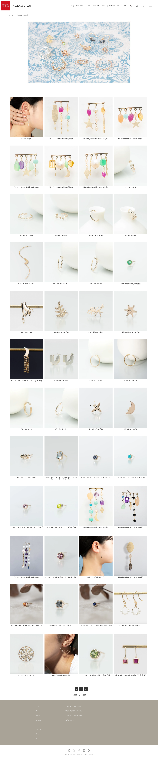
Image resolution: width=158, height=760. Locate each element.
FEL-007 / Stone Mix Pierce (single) (61, 187)
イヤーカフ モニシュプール (61, 283)
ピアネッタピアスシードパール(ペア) (130, 625)
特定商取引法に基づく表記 (73, 711)
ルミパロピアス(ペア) (26, 138)
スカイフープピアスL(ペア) (95, 577)
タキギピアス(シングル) (95, 332)
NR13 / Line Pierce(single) (61, 675)
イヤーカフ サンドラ (95, 283)
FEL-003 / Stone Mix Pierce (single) (61, 138)
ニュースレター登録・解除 (73, 715)
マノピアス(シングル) (26, 332)
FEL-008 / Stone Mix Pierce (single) (96, 187)
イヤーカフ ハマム (131, 235)
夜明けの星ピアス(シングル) (131, 332)
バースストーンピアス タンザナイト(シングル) (95, 477)
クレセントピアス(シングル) (26, 283)
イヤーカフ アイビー (26, 235)
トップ (11, 15)
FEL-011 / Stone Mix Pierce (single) (130, 577)
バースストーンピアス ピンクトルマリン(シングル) (61, 577)
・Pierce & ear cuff (21, 15)
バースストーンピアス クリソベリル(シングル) (61, 527)
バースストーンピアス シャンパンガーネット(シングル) (26, 528)
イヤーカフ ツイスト (130, 380)
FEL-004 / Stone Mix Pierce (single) (96, 138)
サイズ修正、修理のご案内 (73, 706)
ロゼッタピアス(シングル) (26, 675)
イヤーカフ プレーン (95, 380)
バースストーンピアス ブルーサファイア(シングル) (96, 625)
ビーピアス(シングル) (96, 429)
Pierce (87, 6)
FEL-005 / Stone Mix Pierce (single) (130, 138)
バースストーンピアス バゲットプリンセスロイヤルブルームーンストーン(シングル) (61, 478)
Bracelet (95, 6)
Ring (72, 6)
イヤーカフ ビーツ (26, 429)
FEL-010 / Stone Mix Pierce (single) (26, 577)
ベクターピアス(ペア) (61, 380)
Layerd (104, 6)
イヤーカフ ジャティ (61, 429)
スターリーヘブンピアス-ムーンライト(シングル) (26, 381)
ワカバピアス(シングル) (61, 332)
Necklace (79, 6)
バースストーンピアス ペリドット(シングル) (96, 675)
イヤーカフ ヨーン (131, 187)
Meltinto (112, 6)
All (125, 6)
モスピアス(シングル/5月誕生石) (130, 283)
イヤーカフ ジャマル (61, 235)
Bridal (119, 6)
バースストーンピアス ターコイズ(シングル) (131, 477)
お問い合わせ (69, 720)
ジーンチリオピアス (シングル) (26, 477)
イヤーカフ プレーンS (96, 235)
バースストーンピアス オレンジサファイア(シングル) (26, 626)
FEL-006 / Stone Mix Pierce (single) (26, 187)
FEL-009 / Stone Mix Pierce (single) (130, 527)
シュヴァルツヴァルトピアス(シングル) (61, 625)
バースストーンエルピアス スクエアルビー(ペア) (130, 675)
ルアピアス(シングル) (131, 429)
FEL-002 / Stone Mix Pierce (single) (96, 527)
